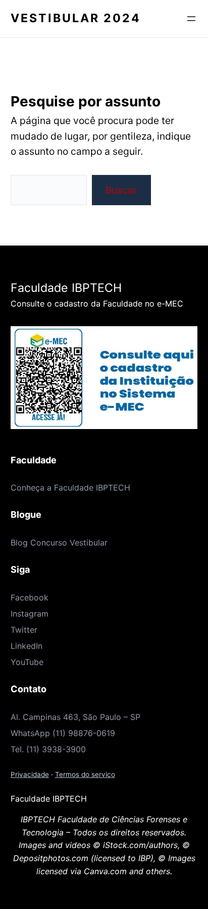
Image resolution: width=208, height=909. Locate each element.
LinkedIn (26, 646)
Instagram (29, 614)
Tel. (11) (26, 749)
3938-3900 (64, 749)
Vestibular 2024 (76, 18)
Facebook (29, 597)
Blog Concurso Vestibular (59, 542)
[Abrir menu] (191, 19)
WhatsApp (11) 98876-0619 (63, 733)
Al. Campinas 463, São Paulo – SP (75, 717)
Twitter (24, 630)
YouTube (27, 662)
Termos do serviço (85, 774)
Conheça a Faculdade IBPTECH (70, 487)
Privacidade (30, 774)
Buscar (121, 190)
